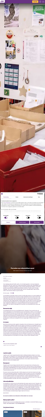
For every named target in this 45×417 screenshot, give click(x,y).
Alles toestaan (37, 222)
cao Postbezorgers (10, 403)
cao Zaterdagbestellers (20, 403)
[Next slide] (6, 409)
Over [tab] (39, 197)
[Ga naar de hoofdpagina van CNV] (2, 1)
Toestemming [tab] (6, 197)
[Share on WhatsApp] (13, 293)
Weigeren (8, 222)
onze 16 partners (7, 202)
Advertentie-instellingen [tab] (28, 197)
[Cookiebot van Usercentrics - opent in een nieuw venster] (39, 194)
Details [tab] (17, 197)
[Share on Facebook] (10, 293)
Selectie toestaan (22, 222)
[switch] (17, 218)
